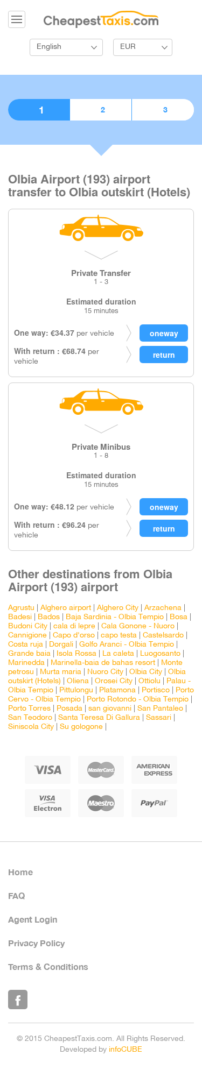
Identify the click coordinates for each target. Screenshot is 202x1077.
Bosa (178, 617)
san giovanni (109, 708)
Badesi (20, 617)
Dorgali (61, 644)
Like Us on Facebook (17, 999)
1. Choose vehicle (38, 110)
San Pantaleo (160, 708)
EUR (128, 47)
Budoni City (27, 626)
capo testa (119, 635)
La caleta (118, 653)
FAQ (16, 895)
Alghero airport (65, 608)
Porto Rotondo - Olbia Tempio (138, 699)
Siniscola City (31, 727)
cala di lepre (74, 626)
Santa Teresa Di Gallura (99, 717)
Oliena (78, 681)
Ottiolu (149, 681)
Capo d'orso (74, 635)
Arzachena (163, 608)
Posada (69, 708)
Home (20, 872)
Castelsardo (163, 635)
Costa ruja (25, 644)
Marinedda (26, 663)
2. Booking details (100, 110)
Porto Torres (29, 708)
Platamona (117, 690)
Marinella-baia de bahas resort (103, 663)
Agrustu (21, 608)
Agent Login (32, 919)
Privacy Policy (36, 943)
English (49, 47)
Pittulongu (76, 690)
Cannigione (27, 635)
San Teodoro (30, 717)
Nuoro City (105, 672)
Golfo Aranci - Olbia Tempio (126, 644)
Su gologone (81, 727)
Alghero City (117, 608)
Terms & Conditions (48, 966)
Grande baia (29, 653)
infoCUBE (125, 1049)
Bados (49, 617)
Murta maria (60, 672)
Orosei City (114, 681)
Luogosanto (160, 653)
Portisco (156, 690)
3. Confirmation (163, 110)
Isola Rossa (76, 653)
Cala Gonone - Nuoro (138, 626)
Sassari (158, 717)
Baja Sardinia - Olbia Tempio (115, 617)
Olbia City (145, 672)
